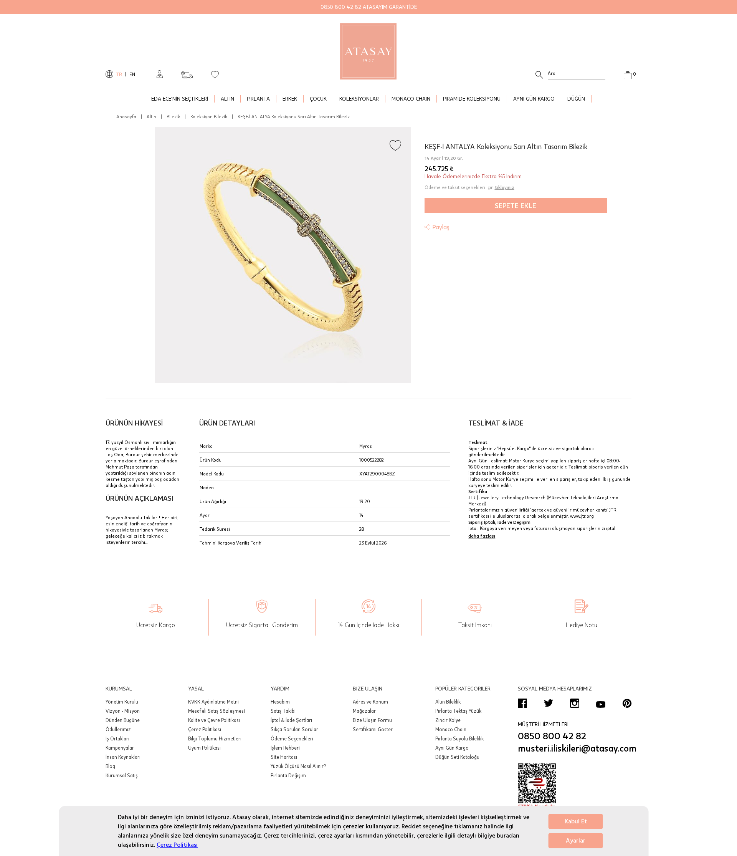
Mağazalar (364, 711)
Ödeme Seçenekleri (292, 738)
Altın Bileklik (448, 702)
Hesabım (280, 702)
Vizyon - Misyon (123, 711)
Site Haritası (284, 757)
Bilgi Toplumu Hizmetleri (214, 738)
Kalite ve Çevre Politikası (214, 720)
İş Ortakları (117, 738)
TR (119, 74)
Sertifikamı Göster (373, 729)
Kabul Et (576, 821)
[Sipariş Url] (187, 72)
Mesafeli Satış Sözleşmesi (216, 711)
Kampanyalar (120, 748)
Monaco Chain (450, 729)
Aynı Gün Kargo (452, 748)
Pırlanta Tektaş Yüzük (458, 711)
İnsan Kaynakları (123, 757)
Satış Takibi (283, 711)
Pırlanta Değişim (288, 775)
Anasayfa (126, 116)
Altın (151, 116)
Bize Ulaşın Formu (372, 720)
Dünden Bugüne (123, 720)
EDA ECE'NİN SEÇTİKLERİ (179, 98)
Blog (110, 766)
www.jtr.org (582, 515)
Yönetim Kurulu (122, 702)
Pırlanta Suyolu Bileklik (459, 738)
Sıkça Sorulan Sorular (294, 729)
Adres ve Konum (370, 702)
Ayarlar (575, 841)
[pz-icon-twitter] (548, 703)
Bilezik (173, 116)
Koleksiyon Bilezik (208, 116)
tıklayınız (504, 187)
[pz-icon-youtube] (600, 703)
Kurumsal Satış (122, 775)
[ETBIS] (574, 786)
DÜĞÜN (576, 98)
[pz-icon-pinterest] (626, 703)
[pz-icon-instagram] (574, 703)
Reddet (411, 826)
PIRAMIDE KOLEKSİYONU (472, 98)
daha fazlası (481, 535)
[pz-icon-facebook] (522, 703)
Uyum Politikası (204, 748)
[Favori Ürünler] (215, 74)
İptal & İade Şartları (291, 720)
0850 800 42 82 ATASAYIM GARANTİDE (369, 6)
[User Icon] (160, 74)
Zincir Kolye (448, 720)
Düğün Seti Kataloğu (457, 757)
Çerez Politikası (177, 845)
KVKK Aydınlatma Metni (213, 702)
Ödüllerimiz (118, 729)
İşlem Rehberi (285, 748)
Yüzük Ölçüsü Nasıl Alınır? (298, 766)
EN (132, 74)
